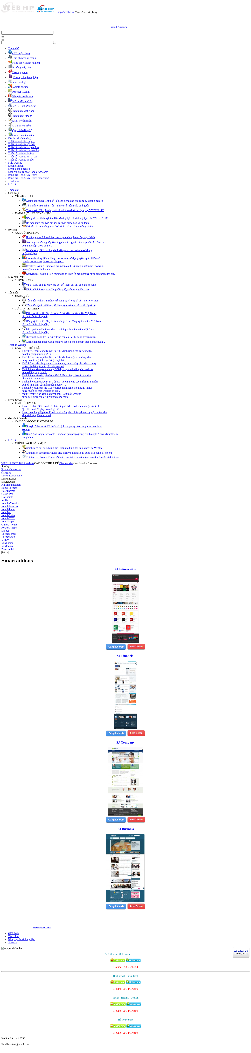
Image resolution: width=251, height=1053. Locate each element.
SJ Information (125, 569)
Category (6, 472)
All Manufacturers (11, 484)
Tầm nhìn (13, 936)
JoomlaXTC (8, 518)
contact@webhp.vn (119, 27)
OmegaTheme (9, 524)
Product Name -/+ (11, 469)
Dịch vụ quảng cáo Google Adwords (28, 171)
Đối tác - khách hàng (19, 138)
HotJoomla (7, 497)
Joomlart (6, 512)
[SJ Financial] (125, 728)
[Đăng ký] (116, 649)
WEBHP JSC (8, 463)
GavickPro (7, 493)
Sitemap (12, 942)
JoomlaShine (8, 515)
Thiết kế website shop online (23, 147)
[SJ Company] (125, 814)
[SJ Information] (125, 641)
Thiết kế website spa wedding (24, 150)
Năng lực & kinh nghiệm (21, 939)
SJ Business (125, 829)
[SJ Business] (125, 901)
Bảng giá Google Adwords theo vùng (28, 178)
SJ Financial (125, 656)
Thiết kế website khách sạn (22, 156)
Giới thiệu (13, 933)
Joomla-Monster (10, 503)
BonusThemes (9, 487)
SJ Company (125, 742)
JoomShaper (8, 521)
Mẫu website (15, 162)
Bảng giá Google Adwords (22, 174)
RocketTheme (9, 527)
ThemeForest (8, 533)
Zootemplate (8, 549)
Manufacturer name (11, 475)
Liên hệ (12, 184)
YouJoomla (7, 546)
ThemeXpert (8, 536)
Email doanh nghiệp (19, 168)
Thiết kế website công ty (21, 141)
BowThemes (8, 490)
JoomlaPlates (8, 509)
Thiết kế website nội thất (21, 144)
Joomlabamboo (9, 506)
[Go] (2, 36)
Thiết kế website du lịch (21, 153)
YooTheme (7, 542)
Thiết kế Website (17, 344)
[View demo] (136, 649)
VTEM (5, 539)
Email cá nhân (16, 165)
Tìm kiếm (13, 181)
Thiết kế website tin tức (20, 159)
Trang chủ (13, 48)
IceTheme (6, 500)
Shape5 (5, 530)
